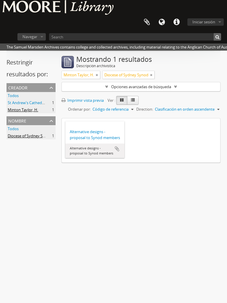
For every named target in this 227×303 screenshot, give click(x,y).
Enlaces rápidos (176, 22)
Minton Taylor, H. (23, 109)
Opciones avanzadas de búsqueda (141, 86)
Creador (17, 87)
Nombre (17, 120)
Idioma (161, 22)
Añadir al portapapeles (117, 149)
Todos (13, 95)
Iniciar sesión (203, 22)
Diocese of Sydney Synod (30, 135)
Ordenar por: (79, 109)
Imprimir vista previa (85, 100)
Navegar (29, 36)
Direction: (144, 109)
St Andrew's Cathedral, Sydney (34, 102)
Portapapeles (147, 22)
